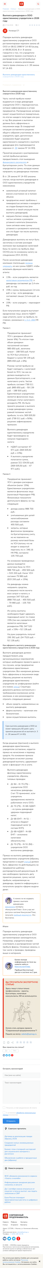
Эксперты (23, 1222)
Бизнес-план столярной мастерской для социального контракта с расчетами (20, 1151)
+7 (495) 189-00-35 (16, 1234)
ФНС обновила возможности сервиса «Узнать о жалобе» (21, 1177)
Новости (6, 1222)
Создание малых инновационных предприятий (19, 1144)
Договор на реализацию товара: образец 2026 (18, 1137)
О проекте (14, 1225)
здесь (16, 686)
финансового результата (15, 162)
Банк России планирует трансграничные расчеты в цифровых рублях (21, 1199)
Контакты (23, 1225)
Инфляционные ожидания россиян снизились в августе (20, 1183)
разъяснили (10, 907)
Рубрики (14, 1222)
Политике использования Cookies (15, 1261)
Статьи (5, 1225)
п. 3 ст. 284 (30, 320)
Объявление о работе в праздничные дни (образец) (21, 1159)
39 (16, 148)
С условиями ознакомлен (19, 1114)
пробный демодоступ (22, 915)
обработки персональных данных (19, 1114)
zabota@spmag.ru (29, 1034)
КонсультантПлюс (22, 966)
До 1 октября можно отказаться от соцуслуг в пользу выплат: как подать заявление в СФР (21, 1191)
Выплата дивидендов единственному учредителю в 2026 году (19, 75)
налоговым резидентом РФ (19, 280)
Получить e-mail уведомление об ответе (21, 1108)
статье (27, 861)
